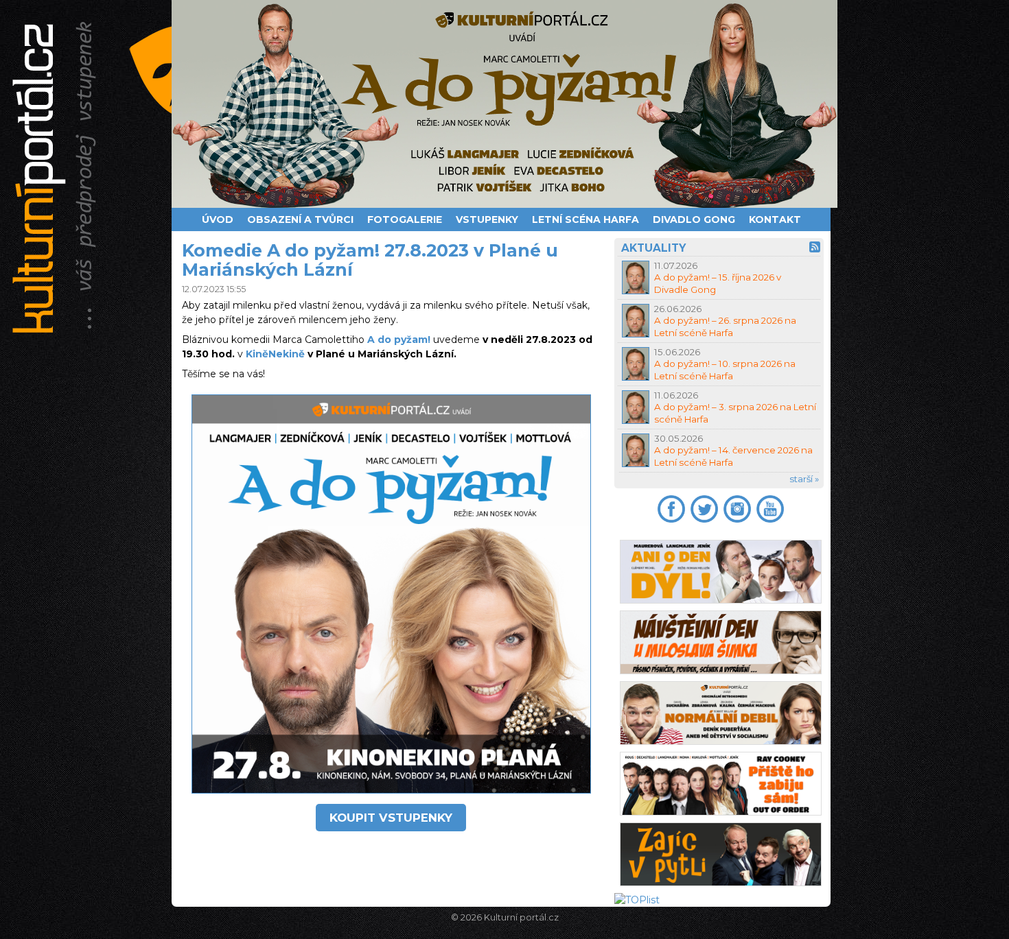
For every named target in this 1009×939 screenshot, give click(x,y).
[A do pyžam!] (504, 104)
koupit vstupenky (390, 817)
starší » (804, 478)
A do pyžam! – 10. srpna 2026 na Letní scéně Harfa (725, 369)
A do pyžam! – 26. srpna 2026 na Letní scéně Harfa (725, 326)
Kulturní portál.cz (521, 917)
